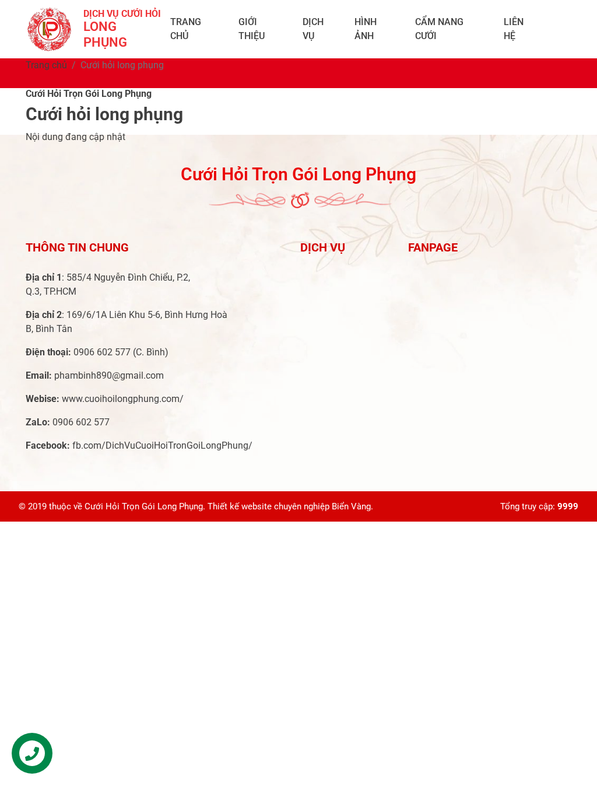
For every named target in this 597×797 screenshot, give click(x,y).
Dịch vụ (313, 28)
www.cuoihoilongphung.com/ (123, 398)
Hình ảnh (365, 28)
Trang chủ (185, 28)
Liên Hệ (514, 28)
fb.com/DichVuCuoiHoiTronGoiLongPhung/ (162, 445)
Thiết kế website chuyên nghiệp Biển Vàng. (290, 506)
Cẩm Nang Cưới (439, 28)
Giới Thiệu (251, 28)
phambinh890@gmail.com (109, 375)
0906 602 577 (102, 352)
